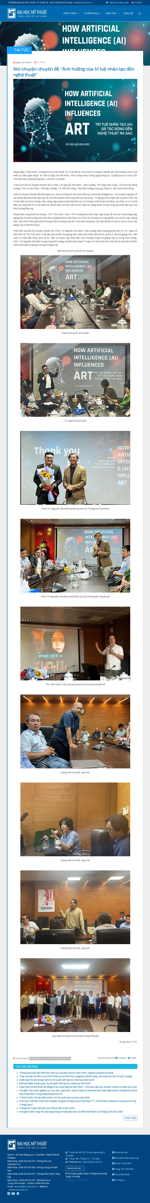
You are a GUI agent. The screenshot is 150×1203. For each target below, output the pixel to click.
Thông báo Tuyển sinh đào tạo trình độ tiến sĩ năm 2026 (47, 1108)
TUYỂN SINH (91, 13)
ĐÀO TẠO (111, 13)
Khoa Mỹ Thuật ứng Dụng (126, 1158)
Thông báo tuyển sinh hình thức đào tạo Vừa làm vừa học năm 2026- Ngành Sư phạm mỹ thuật (66, 1073)
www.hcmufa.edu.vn (18, 1190)
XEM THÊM (130, 1118)
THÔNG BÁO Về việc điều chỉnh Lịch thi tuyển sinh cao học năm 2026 (54, 1097)
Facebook (122, 1058)
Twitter (133, 1058)
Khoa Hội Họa (120, 1152)
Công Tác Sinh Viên (123, 1169)
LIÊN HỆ (128, 13)
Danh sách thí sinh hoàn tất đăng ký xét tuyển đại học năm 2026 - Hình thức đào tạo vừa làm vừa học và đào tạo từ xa (78, 1087)
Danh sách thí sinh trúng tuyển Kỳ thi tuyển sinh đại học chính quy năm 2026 (56, 1080)
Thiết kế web (70, 1180)
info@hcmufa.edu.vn (83, 2)
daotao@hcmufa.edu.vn (26, 1186)
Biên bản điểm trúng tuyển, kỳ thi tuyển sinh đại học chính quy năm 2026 (55, 1083)
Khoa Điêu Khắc (122, 1174)
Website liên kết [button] (74, 1168)
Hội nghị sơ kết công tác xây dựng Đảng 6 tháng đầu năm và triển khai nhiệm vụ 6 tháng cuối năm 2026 (71, 1111)
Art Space (119, 1180)
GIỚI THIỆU (70, 13)
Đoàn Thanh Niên (122, 1163)
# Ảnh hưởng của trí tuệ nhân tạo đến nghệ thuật (50, 1058)
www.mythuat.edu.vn (92, 1162)
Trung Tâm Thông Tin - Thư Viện (84, 1159)
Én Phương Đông (82, 1180)
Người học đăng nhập (119, 2)
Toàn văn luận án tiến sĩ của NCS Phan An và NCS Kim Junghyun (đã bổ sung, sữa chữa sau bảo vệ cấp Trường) (75, 1076)
